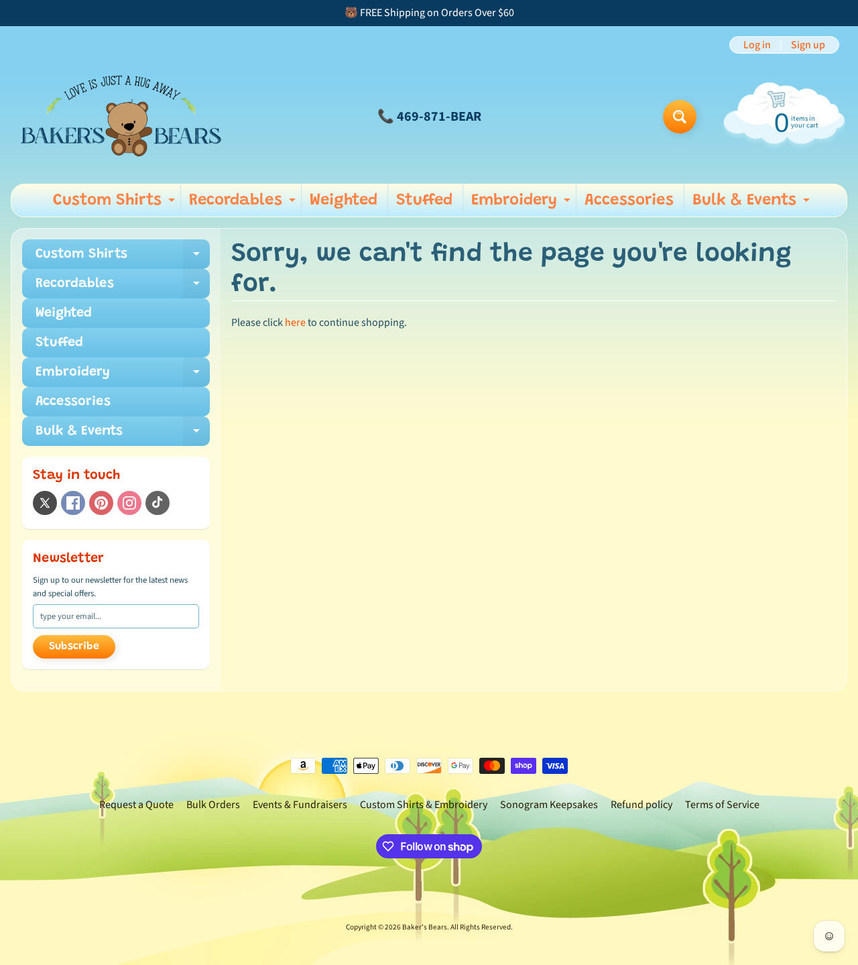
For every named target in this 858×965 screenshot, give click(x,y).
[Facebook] (73, 503)
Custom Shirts (115, 204)
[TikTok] (157, 503)
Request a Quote (136, 804)
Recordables (244, 204)
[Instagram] (129, 503)
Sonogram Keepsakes (549, 804)
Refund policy (641, 804)
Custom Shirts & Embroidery (423, 804)
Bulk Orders (213, 804)
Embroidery (522, 204)
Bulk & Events (752, 204)
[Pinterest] (101, 503)
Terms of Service (722, 804)
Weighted (343, 200)
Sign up (808, 45)
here (295, 322)
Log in (757, 45)
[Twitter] (45, 503)
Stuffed (424, 200)
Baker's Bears (424, 927)
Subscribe (74, 646)
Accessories (629, 200)
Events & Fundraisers (300, 804)
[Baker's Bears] (121, 116)
